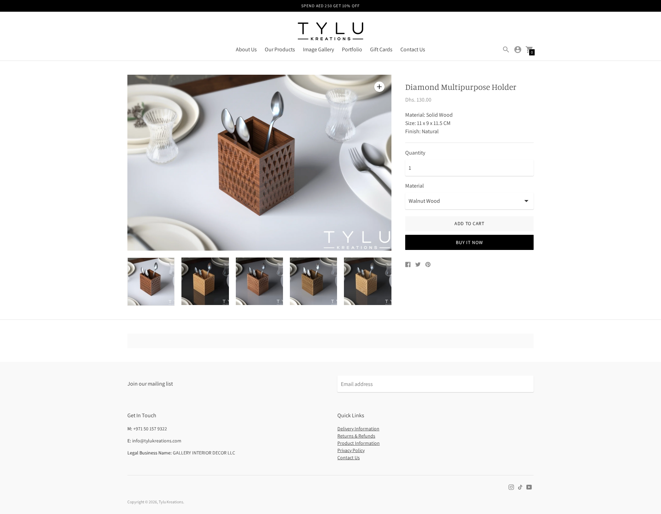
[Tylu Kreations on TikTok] (520, 486)
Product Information (358, 443)
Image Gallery (318, 49)
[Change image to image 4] (313, 281)
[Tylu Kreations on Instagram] (511, 486)
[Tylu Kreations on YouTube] (529, 486)
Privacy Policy (351, 450)
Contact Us (412, 49)
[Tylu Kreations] (330, 32)
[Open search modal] (506, 49)
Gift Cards (381, 49)
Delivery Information (358, 429)
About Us (246, 49)
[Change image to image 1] (151, 282)
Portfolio (352, 49)
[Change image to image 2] (205, 281)
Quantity (415, 153)
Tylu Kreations (171, 501)
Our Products (280, 49)
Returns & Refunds (356, 436)
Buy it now (469, 242)
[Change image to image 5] (367, 281)
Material (414, 186)
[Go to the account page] (518, 49)
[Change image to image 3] (259, 281)
